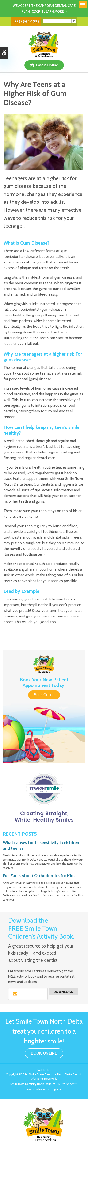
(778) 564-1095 (26, 21)
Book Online (47, 65)
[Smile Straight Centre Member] (44, 798)
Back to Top (44, 1070)
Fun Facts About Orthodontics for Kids (39, 875)
